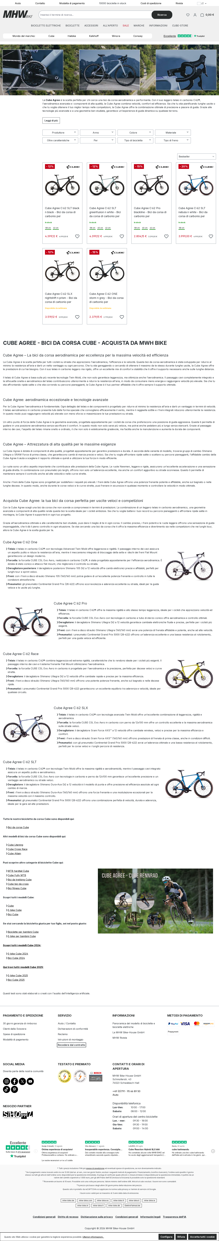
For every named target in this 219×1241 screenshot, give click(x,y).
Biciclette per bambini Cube (23, 931)
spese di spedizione (95, 1168)
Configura (166, 1236)
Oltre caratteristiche (58, 140)
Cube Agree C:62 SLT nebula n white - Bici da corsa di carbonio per (192, 210)
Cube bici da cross (18, 883)
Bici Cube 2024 (16, 958)
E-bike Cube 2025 (18, 975)
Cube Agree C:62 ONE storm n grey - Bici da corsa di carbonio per (106, 295)
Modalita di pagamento (72, 3)
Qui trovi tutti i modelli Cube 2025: (23, 967)
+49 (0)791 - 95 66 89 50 (126, 1091)
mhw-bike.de (68, 1200)
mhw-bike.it (134, 1200)
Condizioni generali (44, 1216)
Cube (51, 35)
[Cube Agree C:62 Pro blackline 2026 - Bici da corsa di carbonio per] (151, 185)
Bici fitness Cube (17, 888)
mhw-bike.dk (114, 1205)
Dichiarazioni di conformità (73, 1028)
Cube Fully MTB (17, 875)
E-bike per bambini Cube (22, 936)
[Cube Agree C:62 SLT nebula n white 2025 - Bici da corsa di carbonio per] (195, 185)
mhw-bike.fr (118, 1200)
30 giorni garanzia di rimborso (20, 1023)
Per (96, 140)
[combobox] (98, 15)
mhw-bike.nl (82, 1205)
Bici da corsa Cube (18, 827)
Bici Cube (13, 914)
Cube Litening (15, 844)
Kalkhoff (94, 35)
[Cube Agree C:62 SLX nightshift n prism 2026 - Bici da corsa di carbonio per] (62, 271)
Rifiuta (181, 1236)
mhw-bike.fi (98, 1205)
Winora (116, 35)
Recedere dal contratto (71, 1044)
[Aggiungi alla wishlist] (77, 236)
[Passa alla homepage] (18, 14)
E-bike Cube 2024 (18, 953)
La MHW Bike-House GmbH (128, 1032)
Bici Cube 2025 (16, 979)
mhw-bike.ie (149, 1200)
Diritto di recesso (68, 1216)
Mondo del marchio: (24, 35)
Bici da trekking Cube (20, 879)
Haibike (72, 35)
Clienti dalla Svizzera (14, 1028)
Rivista (179, 3)
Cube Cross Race (17, 849)
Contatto (40, 3)
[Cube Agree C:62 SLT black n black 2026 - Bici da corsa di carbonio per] (62, 185)
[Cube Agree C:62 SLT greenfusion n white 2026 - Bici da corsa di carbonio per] (106, 185)
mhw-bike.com (85, 1200)
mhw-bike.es (103, 1200)
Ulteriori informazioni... (93, 1237)
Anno (96, 132)
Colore (133, 132)
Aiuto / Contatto (67, 1023)
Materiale (171, 132)
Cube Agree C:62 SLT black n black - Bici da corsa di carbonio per (62, 210)
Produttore (58, 132)
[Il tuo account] (195, 15)
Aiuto (18, 3)
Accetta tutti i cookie (202, 1236)
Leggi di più (51, 120)
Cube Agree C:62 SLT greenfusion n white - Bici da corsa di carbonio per (105, 210)
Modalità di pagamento (15, 1039)
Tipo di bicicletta (133, 140)
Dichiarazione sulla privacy (97, 1216)
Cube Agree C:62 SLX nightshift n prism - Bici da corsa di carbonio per (61, 295)
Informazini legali (150, 1216)
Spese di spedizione (14, 1034)
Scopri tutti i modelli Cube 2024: (22, 945)
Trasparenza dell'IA (174, 1216)
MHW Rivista (119, 1037)
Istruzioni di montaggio (70, 1039)
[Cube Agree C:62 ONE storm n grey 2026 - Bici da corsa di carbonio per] (106, 271)
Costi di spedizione (151, 3)
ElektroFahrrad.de (132, 1205)
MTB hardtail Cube (18, 870)
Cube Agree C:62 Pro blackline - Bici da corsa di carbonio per (150, 210)
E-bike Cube (15, 910)
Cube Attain (14, 853)
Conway (138, 35)
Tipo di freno (171, 140)
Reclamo (63, 1034)
